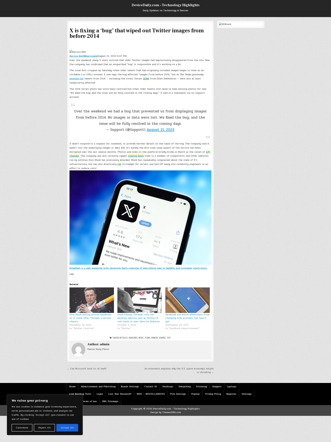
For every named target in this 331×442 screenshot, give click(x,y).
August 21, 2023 (160, 129)
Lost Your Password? (119, 394)
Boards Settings (130, 386)
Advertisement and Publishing (98, 386)
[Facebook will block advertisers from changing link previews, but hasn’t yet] (187, 300)
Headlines (133, 337)
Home (72, 386)
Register (231, 394)
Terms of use (89, 401)
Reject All (44, 427)
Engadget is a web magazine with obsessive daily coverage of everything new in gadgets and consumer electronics (138, 268)
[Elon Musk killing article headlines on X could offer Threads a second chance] (91, 300)
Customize (22, 427)
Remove (154, 337)
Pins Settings (178, 394)
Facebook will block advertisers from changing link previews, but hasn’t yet (187, 318)
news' (141, 337)
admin (104, 344)
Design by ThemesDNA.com (165, 412)
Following (201, 386)
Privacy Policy (213, 394)
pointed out (76, 78)
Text (169, 337)
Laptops (231, 386)
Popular (195, 394)
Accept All (67, 427)
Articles (123, 337)
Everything (185, 386)
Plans (147, 337)
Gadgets (217, 386)
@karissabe (90, 56)
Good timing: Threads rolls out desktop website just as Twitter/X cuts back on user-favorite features (138, 318)
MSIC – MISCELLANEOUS (151, 394)
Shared (162, 337)
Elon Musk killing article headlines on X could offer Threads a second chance (90, 318)
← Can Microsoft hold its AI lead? (87, 368)
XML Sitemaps (110, 401)
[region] (45, 415)
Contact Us (150, 386)
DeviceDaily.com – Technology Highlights (165, 5)
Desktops (167, 386)
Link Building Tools (80, 394)
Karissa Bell (76, 56)
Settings (247, 394)
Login (100, 394)
